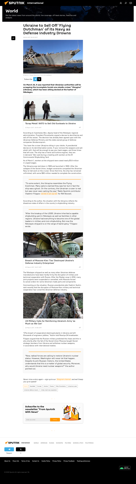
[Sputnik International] (15, 5)
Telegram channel (64, 379)
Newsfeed (32, 386)
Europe (39, 386)
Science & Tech (78, 443)
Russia (52, 386)
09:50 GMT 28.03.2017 (30, 37)
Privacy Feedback (69, 461)
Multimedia (89, 443)
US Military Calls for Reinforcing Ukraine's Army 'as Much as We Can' (50, 322)
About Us (7, 461)
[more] (80, 127)
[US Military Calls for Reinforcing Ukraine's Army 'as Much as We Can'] (53, 305)
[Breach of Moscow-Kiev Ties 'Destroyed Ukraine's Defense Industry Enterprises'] (53, 245)
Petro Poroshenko (61, 386)
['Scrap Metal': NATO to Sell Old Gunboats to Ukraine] (53, 108)
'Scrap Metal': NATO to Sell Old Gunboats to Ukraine (50, 123)
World (25, 386)
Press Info (16, 461)
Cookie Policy (46, 461)
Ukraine (46, 386)
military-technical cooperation (49, 390)
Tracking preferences (83, 461)
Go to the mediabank (46, 75)
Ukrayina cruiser (72, 386)
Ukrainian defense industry (31, 390)
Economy (59, 443)
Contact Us (35, 461)
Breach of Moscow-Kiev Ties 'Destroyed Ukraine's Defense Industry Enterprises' (49, 261)
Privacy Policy (56, 461)
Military (68, 443)
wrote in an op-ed (49, 193)
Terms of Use (25, 461)
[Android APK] (125, 468)
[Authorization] (121, 3)
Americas (44, 443)
